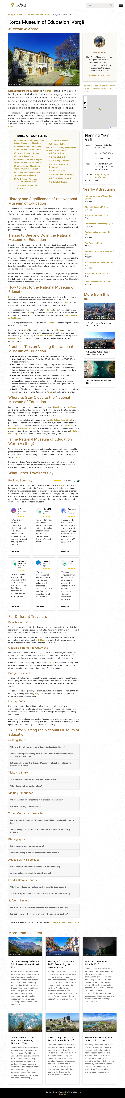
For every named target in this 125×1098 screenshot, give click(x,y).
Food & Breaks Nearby (62, 178)
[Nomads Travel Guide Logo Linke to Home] (18, 5)
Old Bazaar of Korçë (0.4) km (97, 282)
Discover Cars (14, 338)
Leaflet (113, 128)
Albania (20, 14)
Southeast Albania (34, 14)
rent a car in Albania (45, 336)
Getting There (59, 153)
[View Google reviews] (75, 481)
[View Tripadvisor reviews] (78, 481)
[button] (15, 551)
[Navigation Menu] (121, 6)
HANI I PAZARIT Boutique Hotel (21, 428)
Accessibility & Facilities (64, 174)
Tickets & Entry (60, 157)
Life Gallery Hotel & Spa (60, 420)
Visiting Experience (62, 161)
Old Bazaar (72, 407)
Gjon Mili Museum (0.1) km (96, 207)
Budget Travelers (60, 140)
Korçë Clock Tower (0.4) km (97, 273)
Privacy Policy (62, 1094)
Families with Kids (28, 182)
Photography (59, 171)
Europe (11, 14)
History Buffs (59, 144)
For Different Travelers (27, 179)
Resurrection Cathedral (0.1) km (99, 224)
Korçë (47, 14)
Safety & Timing (60, 182)
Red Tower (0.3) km (93, 243)
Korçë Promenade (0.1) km (96, 215)
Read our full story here (99, 75)
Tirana (66, 302)
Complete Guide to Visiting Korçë (64, 922)
